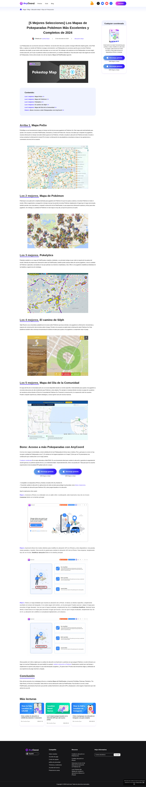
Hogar (24, 9)
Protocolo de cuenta (54, 770)
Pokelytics (33, 102)
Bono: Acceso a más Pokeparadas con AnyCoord (43, 110)
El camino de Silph (36, 104)
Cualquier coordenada (26, 460)
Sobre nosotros (53, 754)
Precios (39, 3)
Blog (52, 3)
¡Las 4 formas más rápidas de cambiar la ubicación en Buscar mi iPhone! (78, 772)
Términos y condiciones (55, 765)
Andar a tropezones (80, 485)
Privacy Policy (139, 782)
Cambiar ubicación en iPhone (78, 759)
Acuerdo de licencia (54, 767)
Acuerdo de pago (53, 756)
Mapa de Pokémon (36, 99)
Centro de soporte (54, 759)
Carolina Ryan (46, 38)
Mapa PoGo (33, 96)
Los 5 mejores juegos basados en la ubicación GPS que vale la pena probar (57, 717)
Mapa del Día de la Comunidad (39, 107)
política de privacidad (54, 762)
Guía (46, 3)
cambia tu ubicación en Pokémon (62, 664)
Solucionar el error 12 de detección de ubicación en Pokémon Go (78, 764)
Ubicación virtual (35, 9)
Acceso (121, 3)
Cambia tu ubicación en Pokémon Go (78, 754)
